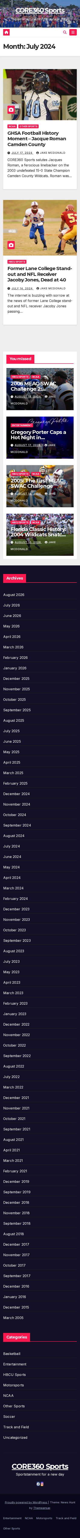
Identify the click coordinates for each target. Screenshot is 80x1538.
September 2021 (16, 1129)
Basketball (11, 1354)
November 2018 (16, 1213)
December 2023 (16, 909)
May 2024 (11, 867)
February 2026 (15, 657)
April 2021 (11, 1150)
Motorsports (13, 1385)
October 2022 (14, 1045)
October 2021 (14, 1119)
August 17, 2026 (28, 445)
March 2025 (13, 773)
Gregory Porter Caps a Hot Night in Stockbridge (38, 437)
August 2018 (13, 1234)
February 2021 (15, 1171)
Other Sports (28, 126)
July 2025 (11, 731)
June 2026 (12, 616)
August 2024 (14, 836)
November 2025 (16, 689)
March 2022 (13, 1087)
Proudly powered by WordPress (26, 1502)
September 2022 (17, 1056)
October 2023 (14, 930)
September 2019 (17, 1192)
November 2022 (16, 1035)
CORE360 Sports (40, 10)
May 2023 (11, 972)
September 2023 (17, 940)
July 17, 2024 (22, 152)
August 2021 (13, 1139)
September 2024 (17, 825)
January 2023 (14, 1014)
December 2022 (16, 1024)
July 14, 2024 (22, 288)
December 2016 (16, 1286)
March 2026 (13, 647)
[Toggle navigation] (73, 32)
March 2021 (13, 1160)
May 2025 (11, 752)
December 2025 (16, 678)
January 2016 (14, 1297)
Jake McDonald (52, 152)
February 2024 (15, 898)
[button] (65, 32)
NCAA (12, 126)
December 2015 (16, 1307)
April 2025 (11, 762)
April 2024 (12, 877)
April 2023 (11, 982)
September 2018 (17, 1223)
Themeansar (41, 1508)
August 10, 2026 (28, 542)
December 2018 (16, 1202)
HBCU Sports (17, 261)
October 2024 (14, 815)
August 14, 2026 (28, 493)
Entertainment (22, 425)
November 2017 (16, 1255)
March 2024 (13, 888)
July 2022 (11, 1077)
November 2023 (16, 919)
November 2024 (17, 804)
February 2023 (15, 1003)
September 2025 (17, 710)
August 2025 (13, 720)
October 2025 (14, 699)
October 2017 (14, 1265)
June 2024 (12, 857)
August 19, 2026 (28, 396)
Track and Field (16, 1427)
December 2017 (16, 1244)
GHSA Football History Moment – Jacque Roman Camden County (36, 138)
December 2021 (16, 1098)
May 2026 (11, 626)
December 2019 (16, 1181)
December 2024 (16, 794)
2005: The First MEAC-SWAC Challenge (38, 483)
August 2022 (13, 1066)
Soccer (9, 1416)
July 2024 (11, 846)
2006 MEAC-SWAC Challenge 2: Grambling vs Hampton (40, 388)
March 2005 (13, 1318)
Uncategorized (15, 1437)
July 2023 (11, 961)
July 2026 (11, 605)
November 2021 (16, 1108)
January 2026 (14, 668)
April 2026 (11, 636)
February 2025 (15, 783)
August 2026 (13, 595)
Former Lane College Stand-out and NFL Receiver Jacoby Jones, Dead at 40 (39, 274)
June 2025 (12, 741)
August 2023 (13, 951)
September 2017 (17, 1276)
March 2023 (13, 993)
